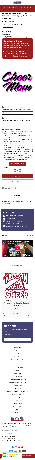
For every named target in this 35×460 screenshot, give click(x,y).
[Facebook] (3, 188)
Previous (2, 8)
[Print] (9, 188)
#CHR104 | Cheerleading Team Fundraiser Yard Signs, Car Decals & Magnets (16, 303)
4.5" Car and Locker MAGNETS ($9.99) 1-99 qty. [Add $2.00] (18, 136)
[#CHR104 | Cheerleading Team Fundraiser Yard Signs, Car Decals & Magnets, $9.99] (16, 286)
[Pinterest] (15, 188)
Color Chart (17, 373)
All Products (17, 370)
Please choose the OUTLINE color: (16, 120)
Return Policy (17, 388)
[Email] (6, 188)
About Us (17, 397)
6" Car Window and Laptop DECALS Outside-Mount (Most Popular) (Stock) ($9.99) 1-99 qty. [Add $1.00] (18, 141)
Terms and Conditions (17, 394)
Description (17, 195)
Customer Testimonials (17, 360)
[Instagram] (16, 447)
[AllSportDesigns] (4, 457)
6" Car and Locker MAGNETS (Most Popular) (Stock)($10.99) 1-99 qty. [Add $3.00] (18, 146)
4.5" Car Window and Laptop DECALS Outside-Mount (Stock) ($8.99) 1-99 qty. (18, 132)
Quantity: (5, 167)
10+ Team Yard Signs (17, 163)
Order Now (16, 314)
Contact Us (17, 400)
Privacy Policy (18, 403)
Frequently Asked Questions (17, 379)
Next (33, 8)
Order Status (17, 357)
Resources (17, 363)
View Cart (17, 354)
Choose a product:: (11, 129)
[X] (12, 188)
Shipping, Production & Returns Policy (17, 391)
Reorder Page (17, 385)
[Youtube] (22, 447)
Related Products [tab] (17, 265)
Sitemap (17, 412)
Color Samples (17, 406)
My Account (17, 351)
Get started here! (19, 9)
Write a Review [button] (8, 27)
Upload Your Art (17, 376)
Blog (17, 409)
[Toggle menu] (2, 2)
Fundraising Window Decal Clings (17, 382)
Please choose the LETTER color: (16, 109)
